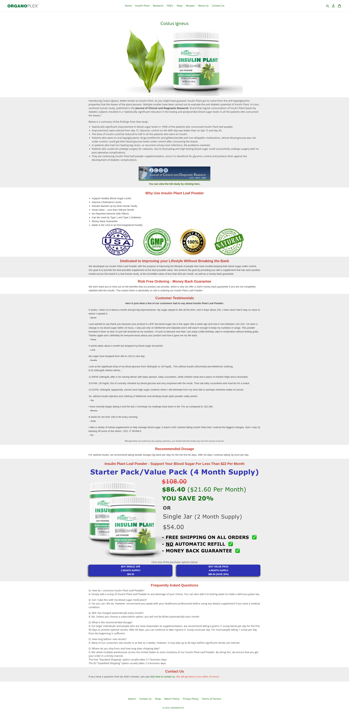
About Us (203, 5)
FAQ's (170, 5)
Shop (179, 5)
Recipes (190, 5)
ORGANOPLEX (177, 707)
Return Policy (171, 698)
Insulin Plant (142, 5)
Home (128, 5)
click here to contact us (162, 676)
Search (132, 698)
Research (158, 5)
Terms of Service (211, 698)
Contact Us (218, 5)
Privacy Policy (190, 698)
